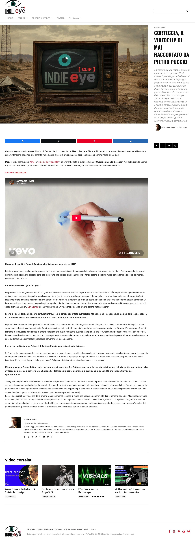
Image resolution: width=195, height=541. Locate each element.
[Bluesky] (48, 436)
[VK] (169, 145)
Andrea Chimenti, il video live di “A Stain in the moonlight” (20, 490)
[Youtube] (44, 436)
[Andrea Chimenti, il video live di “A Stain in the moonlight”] (21, 475)
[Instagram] (28, 436)
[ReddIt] (175, 145)
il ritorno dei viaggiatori (48, 162)
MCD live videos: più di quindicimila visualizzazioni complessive (130, 490)
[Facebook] (25, 436)
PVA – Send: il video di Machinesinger (88, 490)
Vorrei (32, 162)
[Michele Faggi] (157, 127)
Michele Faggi (169, 127)
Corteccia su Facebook (15, 172)
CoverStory (10, 496)
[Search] (187, 11)
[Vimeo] (179, 531)
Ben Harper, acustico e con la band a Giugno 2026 (58, 490)
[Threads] (52, 436)
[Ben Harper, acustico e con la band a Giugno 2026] (58, 475)
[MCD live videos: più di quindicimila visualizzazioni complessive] (131, 475)
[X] (40, 436)
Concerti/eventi (49, 496)
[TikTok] (36, 436)
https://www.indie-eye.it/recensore (36, 423)
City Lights (33, 307)
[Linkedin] (32, 436)
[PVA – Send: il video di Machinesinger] (94, 475)
